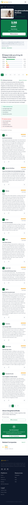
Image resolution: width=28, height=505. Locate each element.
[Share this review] (24, 162)
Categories (17, 475)
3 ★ (14, 74)
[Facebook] (2, 469)
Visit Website (14, 419)
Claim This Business (14, 436)
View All (23, 442)
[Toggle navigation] (25, 2)
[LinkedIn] (8, 469)
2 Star (3, 65)
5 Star (3, 59)
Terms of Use (3, 490)
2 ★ (19, 74)
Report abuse (9, 47)
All (5, 6)
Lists (16, 479)
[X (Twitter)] (5, 469)
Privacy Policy (4, 492)
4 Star (3, 61)
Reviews (2, 481)
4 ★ (10, 74)
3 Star (3, 63)
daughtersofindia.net (19, 16)
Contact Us (3, 479)
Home (2, 6)
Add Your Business (5, 484)
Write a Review (14, 34)
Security (2, 494)
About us (3, 477)
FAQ (15, 481)
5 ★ (6, 74)
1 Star (3, 67)
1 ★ (23, 74)
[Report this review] (8, 162)
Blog (16, 477)
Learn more (4, 47)
